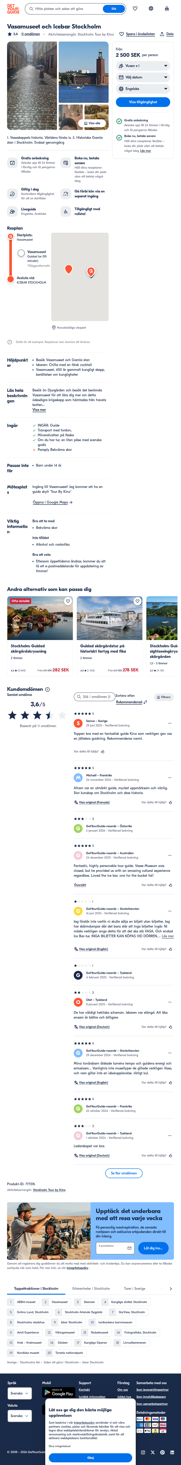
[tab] (36, 1289)
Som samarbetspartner (152, 1404)
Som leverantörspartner (152, 1390)
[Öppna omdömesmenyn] (170, 723)
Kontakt (84, 1390)
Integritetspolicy (77, 1268)
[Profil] (167, 9)
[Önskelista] (135, 9)
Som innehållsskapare (151, 1397)
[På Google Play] (58, 1393)
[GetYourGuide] (13, 9)
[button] (23, 34)
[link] (40, 636)
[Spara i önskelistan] (68, 601)
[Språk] (151, 8)
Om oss (122, 1390)
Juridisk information (92, 1397)
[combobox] (64, 9)
